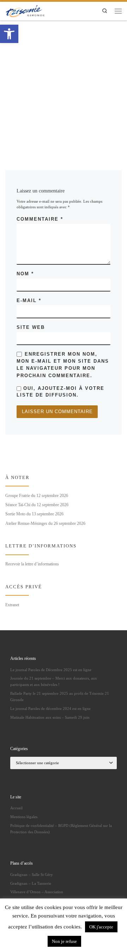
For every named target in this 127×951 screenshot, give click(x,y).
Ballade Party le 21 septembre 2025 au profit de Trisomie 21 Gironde (59, 696)
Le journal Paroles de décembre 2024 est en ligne (50, 708)
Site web (31, 327)
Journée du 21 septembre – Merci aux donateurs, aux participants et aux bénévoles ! (53, 681)
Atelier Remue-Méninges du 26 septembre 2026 (45, 523)
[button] (9, 34)
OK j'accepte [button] (101, 926)
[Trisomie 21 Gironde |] (25, 10)
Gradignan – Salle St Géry (31, 874)
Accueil (16, 808)
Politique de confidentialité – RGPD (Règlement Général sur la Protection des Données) (61, 828)
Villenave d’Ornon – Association (36, 892)
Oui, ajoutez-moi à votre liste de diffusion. (60, 392)
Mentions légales (23, 817)
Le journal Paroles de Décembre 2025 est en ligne (50, 670)
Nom (25, 273)
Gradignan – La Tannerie (30, 883)
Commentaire (40, 219)
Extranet (12, 604)
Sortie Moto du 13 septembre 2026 (34, 513)
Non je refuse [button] (64, 941)
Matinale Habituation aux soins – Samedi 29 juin (50, 717)
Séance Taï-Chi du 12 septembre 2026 (36, 504)
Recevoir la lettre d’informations (32, 564)
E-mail (29, 300)
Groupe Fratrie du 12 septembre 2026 (36, 495)
